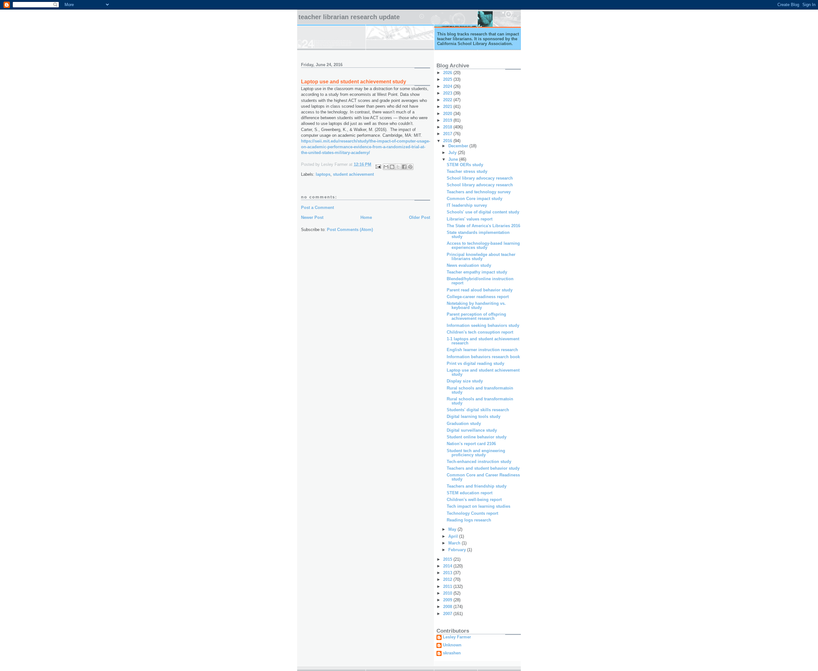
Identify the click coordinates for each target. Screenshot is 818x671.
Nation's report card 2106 (471, 443)
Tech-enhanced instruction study (479, 461)
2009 (448, 600)
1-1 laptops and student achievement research (483, 340)
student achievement (353, 174)
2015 (448, 559)
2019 (448, 120)
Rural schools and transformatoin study (480, 390)
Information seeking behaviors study (483, 325)
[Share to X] (398, 167)
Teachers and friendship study (476, 486)
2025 (448, 79)
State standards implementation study (478, 234)
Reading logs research (469, 520)
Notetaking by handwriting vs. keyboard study (476, 305)
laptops (323, 174)
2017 (448, 133)
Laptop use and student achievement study (483, 372)
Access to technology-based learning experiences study (483, 245)
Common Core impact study (474, 198)
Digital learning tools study (473, 416)
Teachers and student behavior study (483, 468)
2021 (448, 106)
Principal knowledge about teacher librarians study (481, 256)
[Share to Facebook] (404, 167)
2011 (448, 586)
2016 (448, 140)
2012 (448, 579)
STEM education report (469, 492)
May (453, 529)
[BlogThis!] (392, 167)
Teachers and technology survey (479, 191)
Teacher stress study (467, 171)
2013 (448, 572)
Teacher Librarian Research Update (349, 16)
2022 (448, 99)
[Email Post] (378, 166)
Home (366, 217)
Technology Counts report (472, 513)
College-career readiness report (478, 296)
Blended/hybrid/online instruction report (480, 280)
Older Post (419, 217)
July (453, 152)
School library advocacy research (480, 178)
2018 (448, 127)
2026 (448, 72)
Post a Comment (317, 207)
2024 (448, 86)
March (455, 543)
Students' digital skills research (478, 409)
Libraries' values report (469, 219)
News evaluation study (469, 265)
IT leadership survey (467, 205)
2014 (448, 566)
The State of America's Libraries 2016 (483, 225)
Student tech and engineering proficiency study (476, 452)
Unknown (452, 645)
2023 (448, 93)
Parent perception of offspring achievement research (476, 316)
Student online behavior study (476, 437)
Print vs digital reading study (475, 363)
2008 (448, 606)
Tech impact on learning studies (478, 506)
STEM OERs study (465, 164)
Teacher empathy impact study (477, 272)
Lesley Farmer (457, 637)
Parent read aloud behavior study (480, 290)
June (453, 159)
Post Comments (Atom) (350, 229)
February (457, 549)
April (453, 536)
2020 (448, 113)
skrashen (452, 653)
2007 (448, 613)
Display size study (465, 381)
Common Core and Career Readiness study (483, 477)
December (458, 145)
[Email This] (386, 167)
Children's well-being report (474, 499)
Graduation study (464, 423)
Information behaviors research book (483, 356)
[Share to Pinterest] (410, 167)
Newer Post (312, 217)
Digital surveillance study (472, 430)
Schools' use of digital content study (483, 212)
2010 (448, 593)
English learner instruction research (482, 349)
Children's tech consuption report (480, 332)
